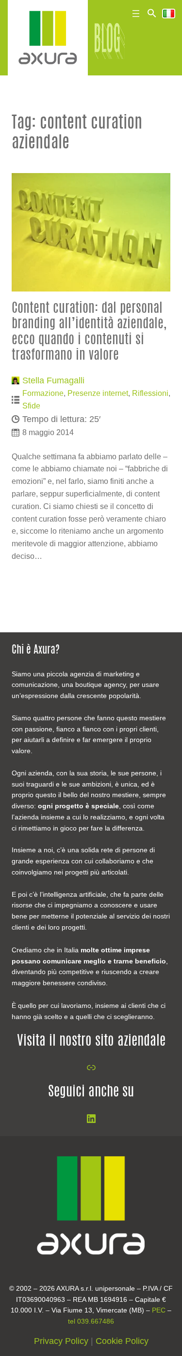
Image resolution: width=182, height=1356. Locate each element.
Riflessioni (150, 393)
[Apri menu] (136, 13)
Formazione (43, 393)
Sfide (31, 405)
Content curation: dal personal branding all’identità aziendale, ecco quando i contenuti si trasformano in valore (89, 332)
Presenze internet (97, 393)
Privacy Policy (61, 1341)
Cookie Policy (122, 1341)
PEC (158, 1310)
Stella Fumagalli (53, 380)
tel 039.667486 (91, 1321)
